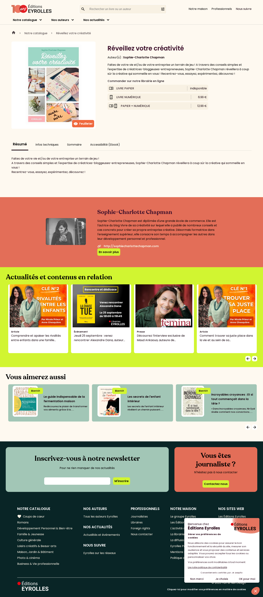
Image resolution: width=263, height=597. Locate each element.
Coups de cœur (31, 516)
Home (13, 33)
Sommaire (74, 145)
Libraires (137, 522)
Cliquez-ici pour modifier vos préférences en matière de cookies (206, 589)
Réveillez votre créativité (73, 33)
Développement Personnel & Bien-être (44, 528)
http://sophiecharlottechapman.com (131, 246)
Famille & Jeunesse (30, 534)
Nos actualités (93, 20)
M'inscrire (122, 481)
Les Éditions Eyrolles (232, 516)
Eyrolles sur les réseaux (99, 553)
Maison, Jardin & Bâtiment (35, 552)
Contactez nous (216, 484)
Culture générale (29, 540)
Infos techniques (47, 145)
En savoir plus (109, 252)
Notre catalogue (25, 20)
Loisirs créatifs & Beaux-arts (36, 546)
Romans (23, 522)
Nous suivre (244, 9)
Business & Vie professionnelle (38, 564)
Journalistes (139, 516)
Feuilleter (83, 124)
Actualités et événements (101, 535)
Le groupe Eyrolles (183, 516)
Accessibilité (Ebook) (105, 145)
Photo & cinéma (28, 558)
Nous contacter (142, 534)
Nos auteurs (60, 20)
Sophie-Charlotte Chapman (143, 57)
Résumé (20, 144)
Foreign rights (140, 528)
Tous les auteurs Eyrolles (100, 516)
